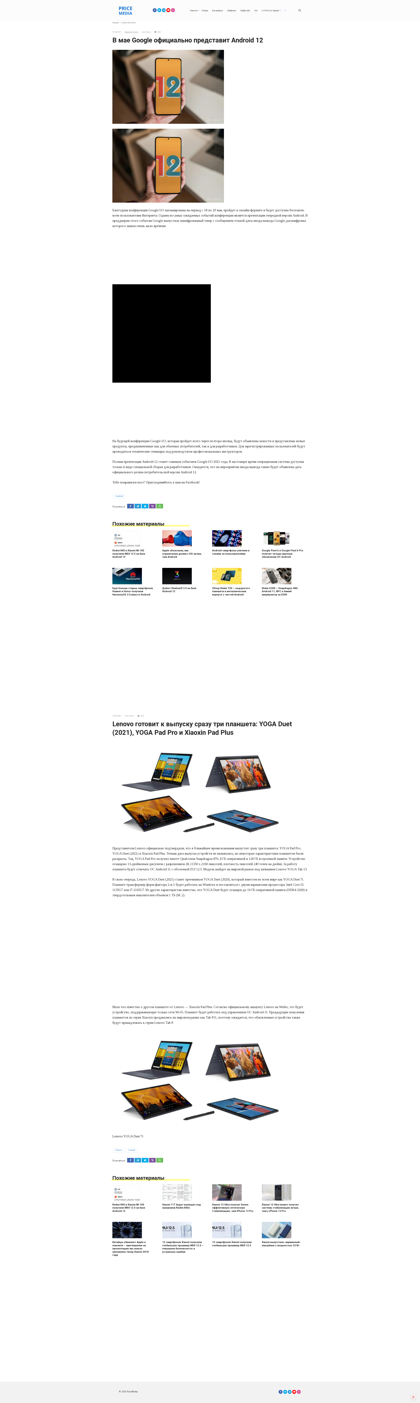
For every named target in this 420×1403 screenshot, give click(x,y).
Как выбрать (217, 10)
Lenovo (119, 1150)
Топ (255, 10)
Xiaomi (132, 1150)
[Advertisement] (210, 256)
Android (120, 496)
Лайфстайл (245, 10)
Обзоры (204, 10)
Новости (193, 10)
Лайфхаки (231, 10)
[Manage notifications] (413, 1397)
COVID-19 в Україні (270, 10)
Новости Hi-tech (131, 32)
